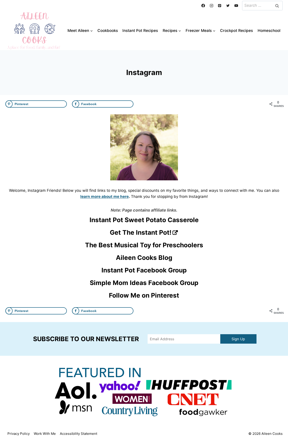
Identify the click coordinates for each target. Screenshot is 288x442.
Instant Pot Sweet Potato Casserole (144, 220)
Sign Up (238, 339)
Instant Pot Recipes (140, 30)
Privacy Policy (18, 433)
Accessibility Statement (78, 433)
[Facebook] (203, 5)
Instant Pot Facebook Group (144, 270)
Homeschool (269, 30)
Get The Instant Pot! (140, 232)
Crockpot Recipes (236, 30)
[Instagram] (211, 5)
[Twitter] (228, 5)
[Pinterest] (219, 5)
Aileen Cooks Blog (144, 257)
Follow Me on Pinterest (144, 295)
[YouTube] (236, 5)
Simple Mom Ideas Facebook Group (144, 283)
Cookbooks (107, 30)
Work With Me (45, 433)
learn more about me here (104, 196)
